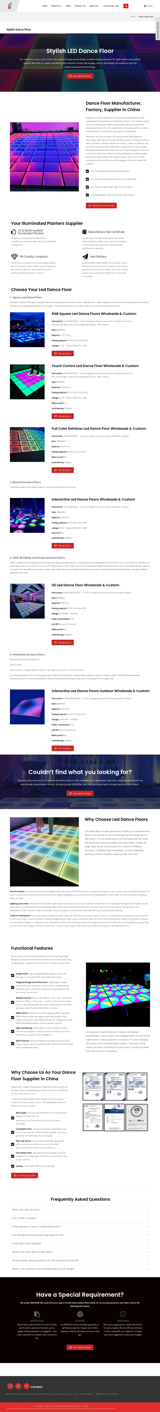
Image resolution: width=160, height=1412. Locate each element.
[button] (80, 76)
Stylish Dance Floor (146, 17)
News (68, 6)
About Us (93, 6)
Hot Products (75, 1406)
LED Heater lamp (111, 6)
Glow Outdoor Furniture (52, 1408)
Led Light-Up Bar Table (15, 1408)
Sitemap (85, 1406)
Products (55, 6)
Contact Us (80, 6)
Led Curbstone (96, 1408)
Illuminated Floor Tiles (34, 1408)
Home (44, 6)
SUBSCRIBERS (36, 1387)
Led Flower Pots (108, 1408)
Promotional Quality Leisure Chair (76, 1408)
